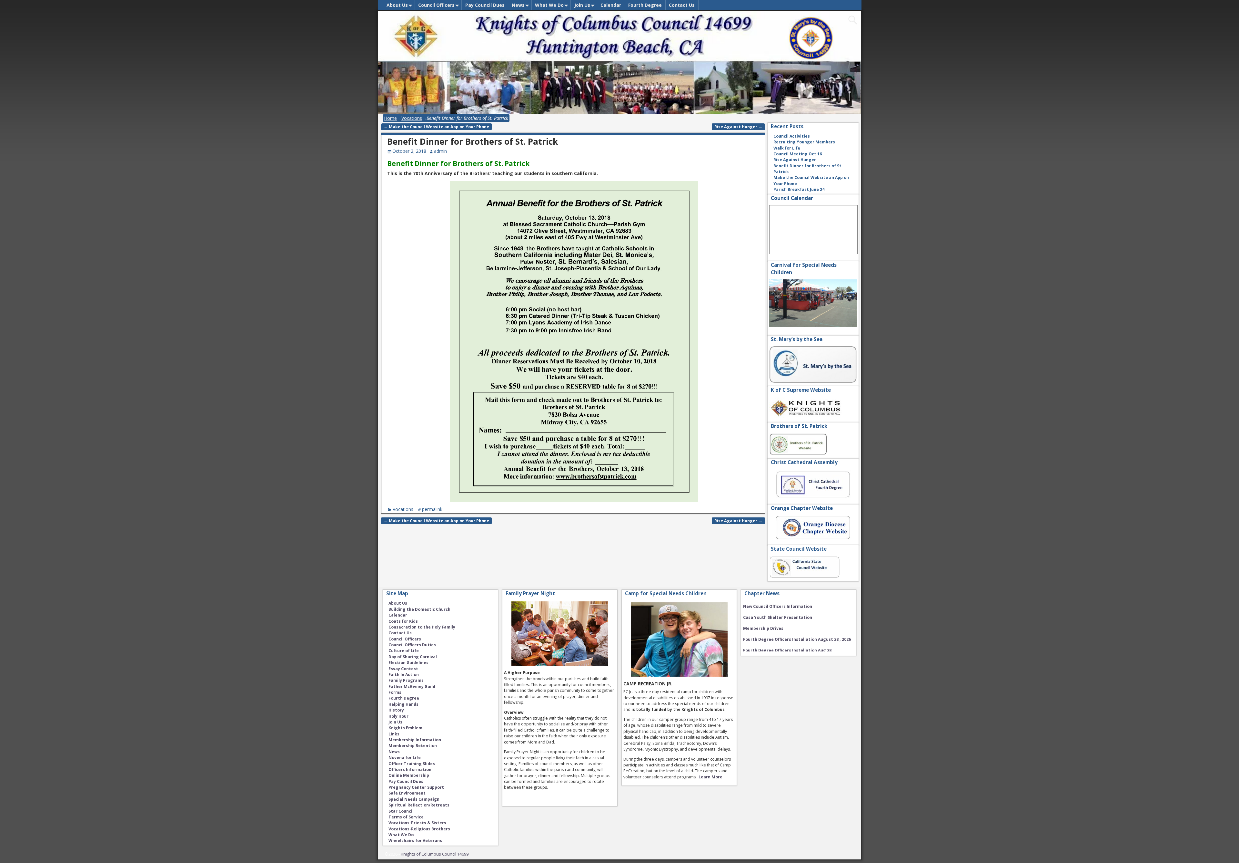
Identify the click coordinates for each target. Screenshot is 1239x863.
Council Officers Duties (412, 645)
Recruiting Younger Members (804, 142)
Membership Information (414, 740)
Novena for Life (404, 757)
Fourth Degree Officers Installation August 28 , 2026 (797, 628)
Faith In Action (403, 674)
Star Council (401, 811)
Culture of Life (403, 650)
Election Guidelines (408, 662)
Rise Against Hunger (738, 127)
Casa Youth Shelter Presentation (777, 606)
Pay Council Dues (485, 5)
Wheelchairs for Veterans (415, 840)
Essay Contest (403, 668)
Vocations (411, 118)
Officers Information (409, 769)
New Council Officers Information (777, 650)
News (518, 5)
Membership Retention (412, 745)
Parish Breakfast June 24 (798, 189)
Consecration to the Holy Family (421, 627)
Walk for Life (786, 148)
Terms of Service (406, 817)
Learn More (710, 777)
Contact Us (682, 5)
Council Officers (436, 5)
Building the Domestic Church (419, 609)
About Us (397, 5)
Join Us (582, 5)
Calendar (610, 5)
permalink (432, 509)
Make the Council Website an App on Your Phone (436, 127)
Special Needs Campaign (413, 799)
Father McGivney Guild (411, 686)
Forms (394, 692)
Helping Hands (403, 704)
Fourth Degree (645, 5)
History (396, 710)
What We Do (549, 5)
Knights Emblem (405, 728)
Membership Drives (763, 617)
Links (393, 734)
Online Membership (408, 775)
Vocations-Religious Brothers (419, 829)
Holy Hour (398, 716)
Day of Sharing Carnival (412, 657)
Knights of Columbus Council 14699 (434, 854)
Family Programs (406, 680)
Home (390, 118)
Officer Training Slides (411, 763)
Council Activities (791, 136)
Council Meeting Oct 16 (797, 154)
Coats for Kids (403, 621)
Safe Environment (407, 793)
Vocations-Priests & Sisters (417, 823)
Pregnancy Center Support (416, 787)
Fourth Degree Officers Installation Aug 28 (787, 639)
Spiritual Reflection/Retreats (418, 805)
